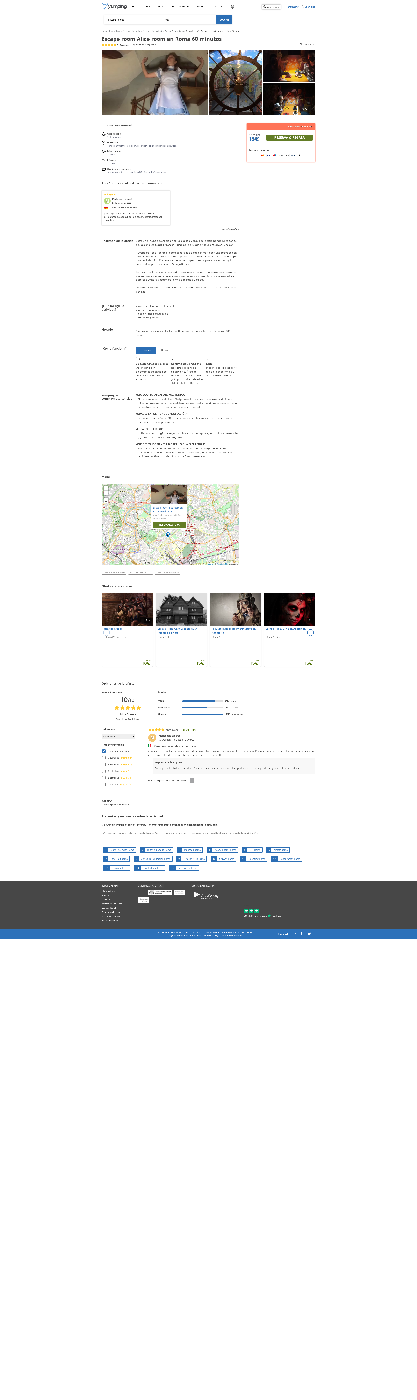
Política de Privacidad (111, 916)
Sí (192, 780)
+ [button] (106, 488)
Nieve (161, 6)
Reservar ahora (169, 524)
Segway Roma (226, 858)
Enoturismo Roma (187, 868)
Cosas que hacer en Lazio (140, 572)
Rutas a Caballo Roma (159, 849)
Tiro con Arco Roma (194, 858)
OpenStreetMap (222, 564)
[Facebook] (301, 934)
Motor (218, 6)
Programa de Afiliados (112, 903)
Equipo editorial (109, 907)
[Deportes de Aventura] (114, 6)
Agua (135, 6)
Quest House (122, 805)
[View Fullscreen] (106, 500)
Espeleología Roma (153, 868)
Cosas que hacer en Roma (167, 572)
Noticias (105, 895)
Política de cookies (110, 920)
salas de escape (113, 628)
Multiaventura (180, 6)
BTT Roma (255, 849)
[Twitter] (309, 934)
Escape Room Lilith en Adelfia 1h (286, 628)
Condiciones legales (111, 912)
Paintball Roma (192, 849)
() (122, 45)
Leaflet (210, 564)
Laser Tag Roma (119, 858)
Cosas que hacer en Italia (114, 572)
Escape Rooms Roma (225, 849)
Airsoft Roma (281, 849)
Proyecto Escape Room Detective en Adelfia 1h (234, 630)
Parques (201, 6)
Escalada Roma (120, 868)
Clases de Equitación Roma (155, 858)
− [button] (106, 493)
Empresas (293, 6)
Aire (148, 6)
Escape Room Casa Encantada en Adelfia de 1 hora (177, 630)
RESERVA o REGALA (289, 137)
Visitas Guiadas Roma (122, 849)
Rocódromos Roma (290, 858)
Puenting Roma (257, 858)
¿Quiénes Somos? (109, 891)
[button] (310, 632)
